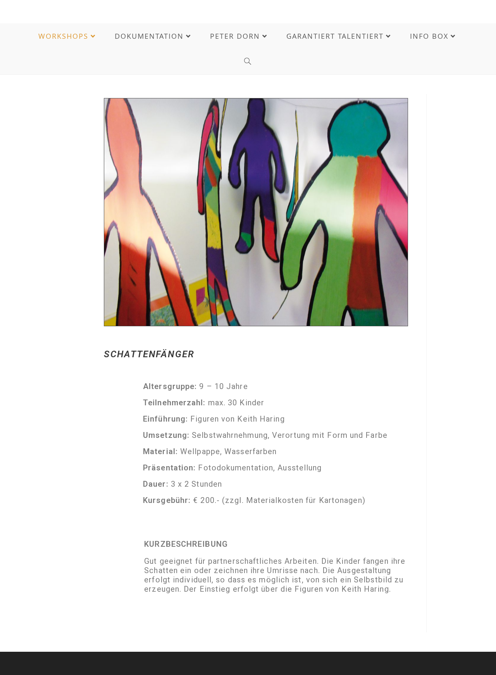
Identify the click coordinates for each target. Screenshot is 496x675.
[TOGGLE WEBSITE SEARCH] (248, 61)
